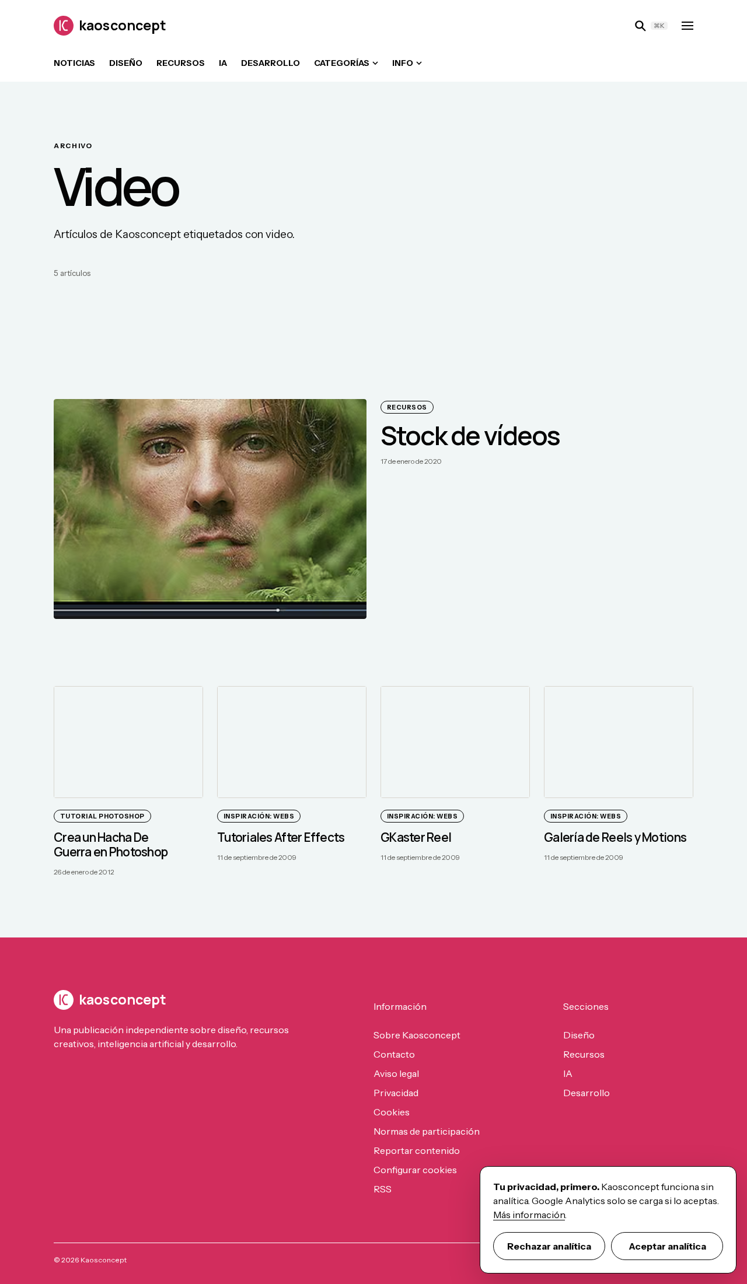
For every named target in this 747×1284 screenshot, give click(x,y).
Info (402, 63)
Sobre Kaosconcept (417, 1035)
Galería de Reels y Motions (615, 837)
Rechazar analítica (549, 1246)
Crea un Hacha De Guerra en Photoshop (110, 844)
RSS (383, 1189)
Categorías (341, 63)
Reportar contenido (417, 1150)
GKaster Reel (416, 837)
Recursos (180, 63)
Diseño (125, 63)
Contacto (394, 1054)
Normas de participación (427, 1131)
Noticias (74, 63)
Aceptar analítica (667, 1246)
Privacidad (396, 1092)
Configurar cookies (415, 1169)
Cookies (392, 1112)
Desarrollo (270, 63)
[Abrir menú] (687, 26)
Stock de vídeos (470, 435)
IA (223, 63)
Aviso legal (396, 1073)
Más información (529, 1214)
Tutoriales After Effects (281, 837)
